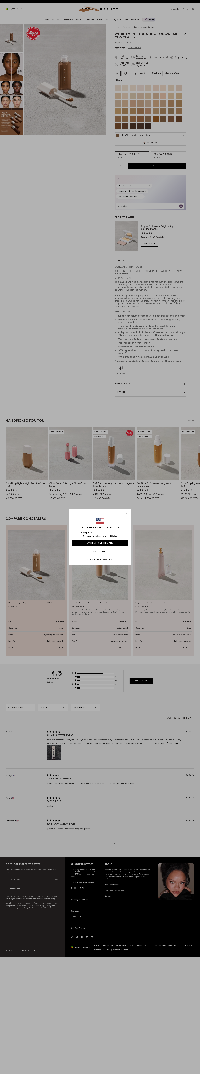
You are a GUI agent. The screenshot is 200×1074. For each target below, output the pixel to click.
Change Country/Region (100, 560)
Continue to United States (100, 543)
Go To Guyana (100, 552)
